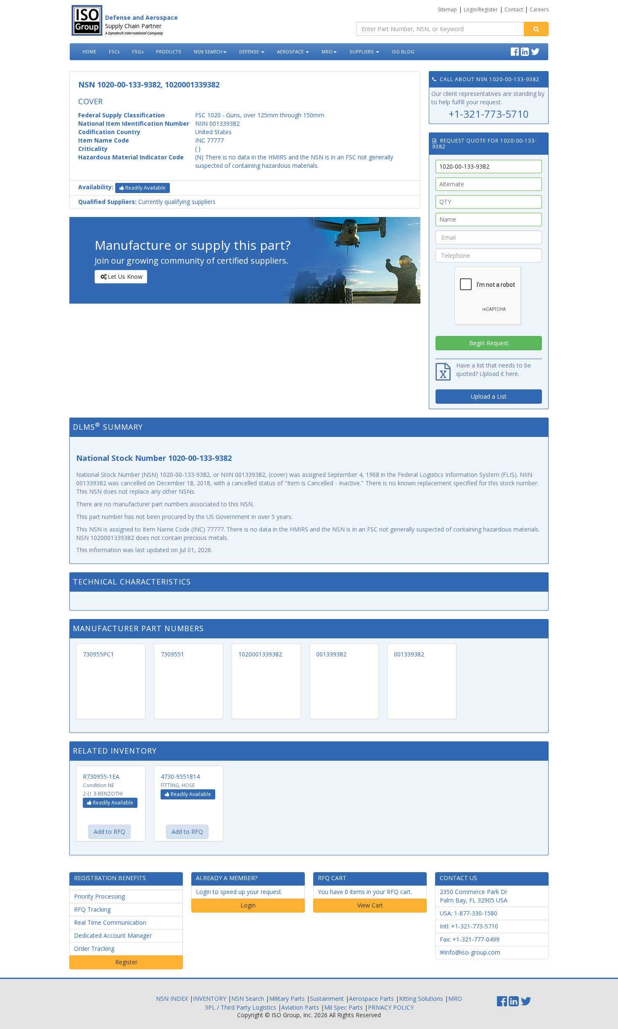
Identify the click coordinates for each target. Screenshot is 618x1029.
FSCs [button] (114, 51)
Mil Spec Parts (343, 1007)
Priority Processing (99, 896)
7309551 (172, 654)
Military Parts (287, 999)
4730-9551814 (180, 776)
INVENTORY (209, 999)
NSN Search (247, 999)
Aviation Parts (300, 1007)
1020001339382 (260, 654)
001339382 (331, 654)
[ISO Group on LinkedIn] (526, 50)
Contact (513, 9)
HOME (89, 51)
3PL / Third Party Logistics (240, 1007)
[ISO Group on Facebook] (516, 50)
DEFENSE (249, 51)
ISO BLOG (403, 51)
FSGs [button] (137, 51)
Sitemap (447, 9)
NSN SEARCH (208, 51)
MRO (327, 51)
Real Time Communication (110, 922)
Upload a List (489, 396)
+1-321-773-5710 (489, 114)
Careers (539, 9)
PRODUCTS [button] (168, 51)
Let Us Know (125, 276)
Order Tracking (94, 948)
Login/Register (481, 9)
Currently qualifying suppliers (147, 202)
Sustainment (327, 999)
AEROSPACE (291, 51)
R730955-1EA (101, 776)
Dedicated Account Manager (113, 935)
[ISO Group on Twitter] (536, 50)
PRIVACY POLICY (391, 1007)
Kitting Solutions (421, 999)
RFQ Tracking (92, 909)
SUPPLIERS (362, 51)
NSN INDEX (172, 999)
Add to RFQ (109, 832)
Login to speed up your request (238, 892)
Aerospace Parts (371, 999)
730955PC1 (98, 654)
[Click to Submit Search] (536, 29)
